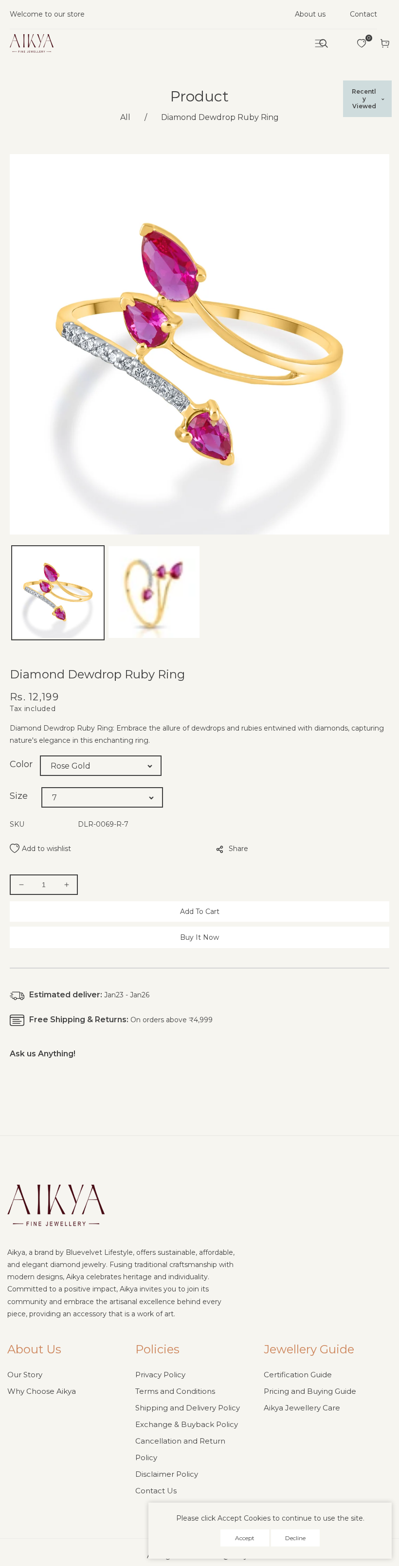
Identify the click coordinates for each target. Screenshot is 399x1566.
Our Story (24, 1374)
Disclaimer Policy (166, 1474)
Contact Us (156, 1490)
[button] (323, 43)
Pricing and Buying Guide (310, 1391)
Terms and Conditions (175, 1391)
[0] (361, 43)
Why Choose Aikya (41, 1391)
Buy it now (199, 937)
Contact (363, 14)
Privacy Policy (160, 1374)
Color (21, 764)
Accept (244, 1538)
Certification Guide (298, 1374)
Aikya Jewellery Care (302, 1407)
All (125, 117)
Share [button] (238, 848)
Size (19, 796)
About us (310, 14)
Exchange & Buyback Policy (186, 1424)
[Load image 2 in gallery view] (154, 592)
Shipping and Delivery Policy (187, 1407)
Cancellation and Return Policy (180, 1449)
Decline (295, 1538)
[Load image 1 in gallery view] (58, 592)
